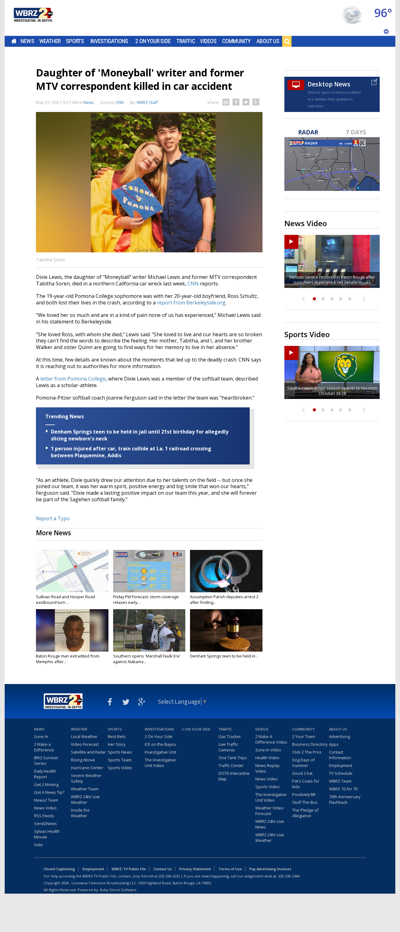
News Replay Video (267, 768)
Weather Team (84, 789)
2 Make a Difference (44, 747)
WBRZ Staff (147, 102)
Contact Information (340, 754)
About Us (268, 41)
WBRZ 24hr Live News (269, 824)
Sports (75, 41)
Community (236, 41)
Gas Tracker (229, 736)
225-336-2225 (169, 876)
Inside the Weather (80, 812)
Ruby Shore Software (118, 889)
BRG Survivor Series (46, 760)
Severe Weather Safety (86, 778)
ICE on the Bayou (160, 744)
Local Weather (84, 736)
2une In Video (268, 750)
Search (287, 41)
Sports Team (120, 760)
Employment (340, 765)
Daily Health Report (45, 773)
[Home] (32, 18)
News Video (45, 808)
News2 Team (46, 800)
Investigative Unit (160, 752)
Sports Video (120, 767)
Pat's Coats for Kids (305, 783)
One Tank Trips (232, 757)
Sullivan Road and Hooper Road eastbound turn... (65, 599)
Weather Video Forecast (269, 810)
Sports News (120, 752)
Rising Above (83, 760)
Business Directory (310, 744)
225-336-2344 (288, 876)
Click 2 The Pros (307, 752)
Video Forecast (85, 744)
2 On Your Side (153, 41)
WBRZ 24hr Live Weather (85, 799)
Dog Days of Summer (303, 762)
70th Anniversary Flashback (344, 799)
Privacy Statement (195, 868)
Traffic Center (231, 765)
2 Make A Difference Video (271, 739)
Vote (38, 844)
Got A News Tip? (49, 792)
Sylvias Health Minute (47, 834)
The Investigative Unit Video (160, 762)
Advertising (339, 736)
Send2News (45, 823)
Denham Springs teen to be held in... (224, 656)
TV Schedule (340, 773)
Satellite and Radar (88, 752)
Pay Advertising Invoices (270, 868)
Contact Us (162, 868)
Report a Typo (53, 518)
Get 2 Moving (46, 784)
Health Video (267, 757)
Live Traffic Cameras (228, 747)
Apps (334, 744)
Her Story (116, 744)
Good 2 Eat (302, 773)
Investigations (109, 41)
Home (14, 41)
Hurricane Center (87, 767)
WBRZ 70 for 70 (343, 789)
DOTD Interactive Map (234, 776)
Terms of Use (230, 868)
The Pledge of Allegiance (305, 812)
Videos (208, 41)
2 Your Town (303, 736)
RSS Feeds (44, 815)
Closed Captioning (59, 868)
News (27, 41)
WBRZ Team (340, 781)
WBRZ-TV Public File (129, 868)
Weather (50, 41)
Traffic (186, 41)
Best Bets (117, 736)
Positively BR (304, 794)
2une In (41, 736)
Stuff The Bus (305, 802)
